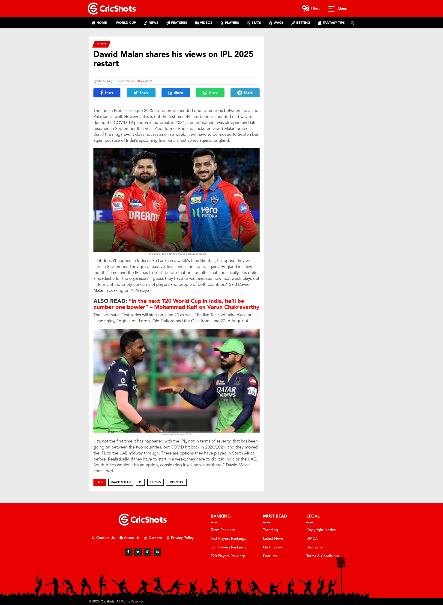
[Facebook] (128, 552)
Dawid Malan (121, 482)
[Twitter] (138, 552)
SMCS (101, 81)
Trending (270, 529)
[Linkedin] (157, 552)
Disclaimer (315, 547)
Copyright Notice (321, 529)
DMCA (312, 538)
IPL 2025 (101, 44)
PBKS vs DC (176, 482)
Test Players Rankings (228, 538)
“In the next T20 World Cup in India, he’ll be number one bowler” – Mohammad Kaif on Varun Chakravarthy (176, 304)
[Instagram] (147, 552)
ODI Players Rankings (228, 547)
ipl (140, 482)
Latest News (273, 538)
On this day (272, 547)
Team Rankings (223, 529)
